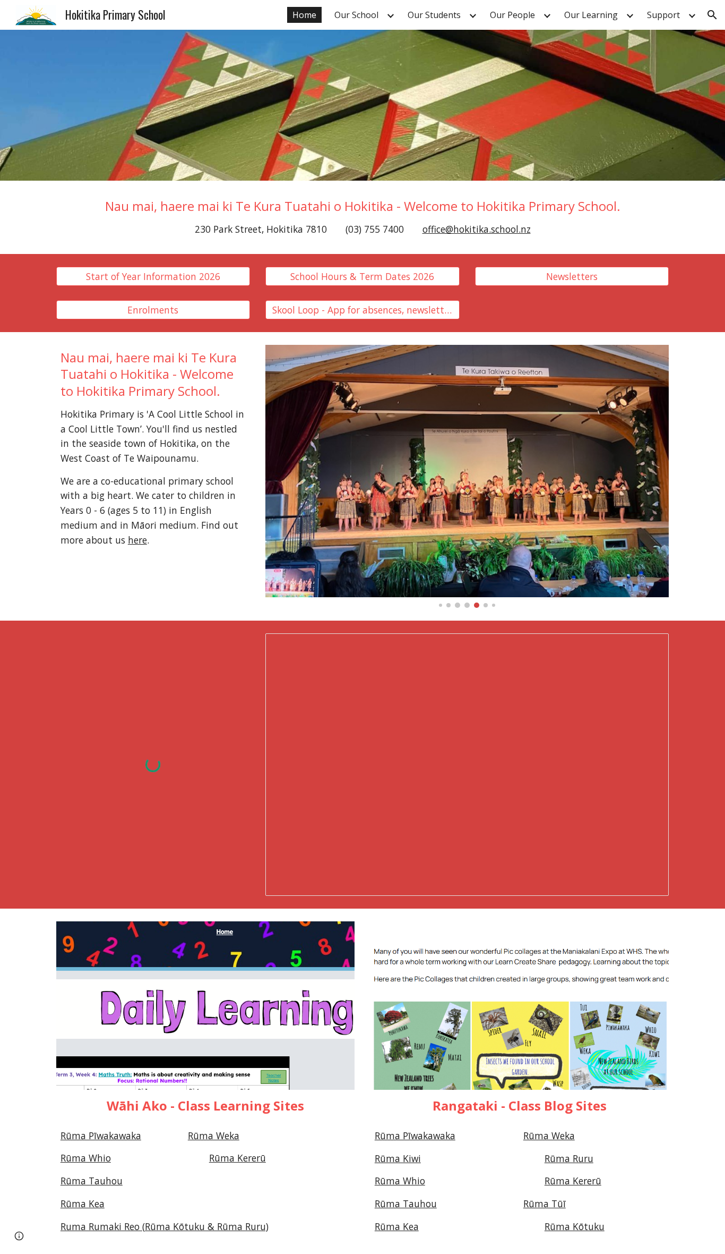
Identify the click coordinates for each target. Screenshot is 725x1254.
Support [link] (663, 15)
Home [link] (304, 15)
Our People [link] (512, 15)
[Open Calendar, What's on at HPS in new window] (648, 647)
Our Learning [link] (591, 15)
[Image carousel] (467, 476)
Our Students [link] (434, 15)
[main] (362, 217)
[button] (712, 15)
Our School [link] (356, 15)
